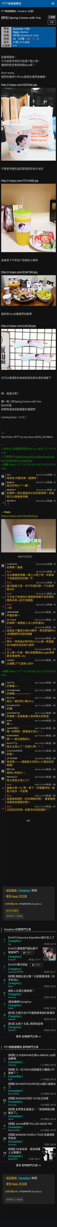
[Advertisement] (28, 851)
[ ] (14, 940)
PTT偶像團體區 (8, 11)
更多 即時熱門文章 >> (28, 1165)
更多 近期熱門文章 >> (28, 1036)
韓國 (21, 890)
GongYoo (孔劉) (26, 11)
